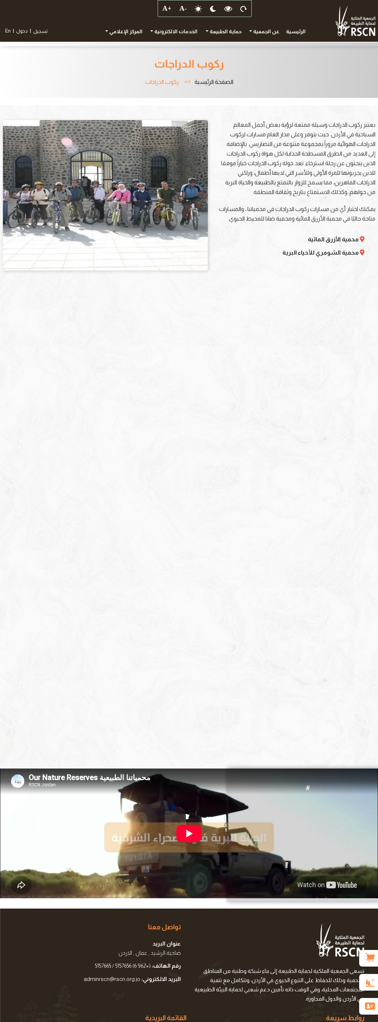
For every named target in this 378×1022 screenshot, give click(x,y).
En (8, 31)
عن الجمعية (265, 31)
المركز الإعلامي (125, 31)
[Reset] (243, 8)
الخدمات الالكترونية (175, 31)
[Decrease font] (182, 8)
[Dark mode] (213, 8)
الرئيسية (296, 31)
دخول (22, 31)
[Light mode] (198, 8)
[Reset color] (228, 8)
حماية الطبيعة (225, 31)
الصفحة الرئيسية (214, 82)
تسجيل (40, 31)
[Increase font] (166, 8)
